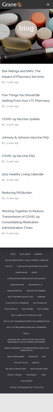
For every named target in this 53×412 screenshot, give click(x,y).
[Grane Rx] (12, 4)
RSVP (44, 357)
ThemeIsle (38, 387)
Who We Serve (26, 381)
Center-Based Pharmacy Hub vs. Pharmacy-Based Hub (26, 260)
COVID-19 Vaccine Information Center (32, 266)
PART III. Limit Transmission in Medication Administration (26, 321)
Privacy (26, 333)
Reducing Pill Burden (17, 192)
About (13, 254)
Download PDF (21, 272)
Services (35, 363)
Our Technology (40, 303)
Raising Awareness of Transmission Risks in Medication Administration (26, 349)
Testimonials (31, 375)
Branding (38, 254)
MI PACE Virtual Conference (17, 303)
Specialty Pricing (14, 375)
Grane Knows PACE (14, 291)
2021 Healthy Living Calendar (23, 174)
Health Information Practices (20, 297)
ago (12, 82)
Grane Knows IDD (17, 285)
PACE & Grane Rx (11, 309)
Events (34, 272)
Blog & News (25, 254)
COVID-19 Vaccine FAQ (18, 156)
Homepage (41, 297)
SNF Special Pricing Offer (16, 369)
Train (43, 375)
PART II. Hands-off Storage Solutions (26, 315)
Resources (33, 357)
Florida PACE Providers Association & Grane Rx (27, 278)
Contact (9, 266)
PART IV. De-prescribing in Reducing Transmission (26, 327)
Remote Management (16, 357)
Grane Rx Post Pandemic (36, 291)
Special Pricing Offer (39, 369)
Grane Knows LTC (35, 285)
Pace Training (43, 309)
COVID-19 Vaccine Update (21, 119)
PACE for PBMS (27, 309)
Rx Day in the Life (21, 363)
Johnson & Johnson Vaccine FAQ (25, 137)
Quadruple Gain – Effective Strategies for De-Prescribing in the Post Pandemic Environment (27, 341)
